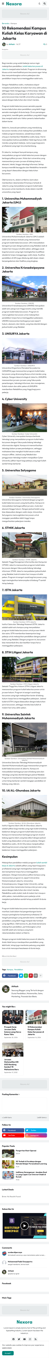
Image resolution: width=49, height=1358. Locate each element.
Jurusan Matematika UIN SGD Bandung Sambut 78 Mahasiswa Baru (11, 1064)
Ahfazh (14, 986)
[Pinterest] (31, 975)
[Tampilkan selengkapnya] (40, 975)
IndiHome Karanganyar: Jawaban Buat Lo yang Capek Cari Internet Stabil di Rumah (31, 1174)
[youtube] (24, 1339)
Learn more (7, 1348)
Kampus (14, 23)
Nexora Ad (24, 13)
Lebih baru (7, 1117)
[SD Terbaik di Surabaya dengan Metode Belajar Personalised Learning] (8, 1164)
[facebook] (13, 1339)
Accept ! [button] (8, 1353)
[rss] (35, 1339)
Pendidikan (18, 969)
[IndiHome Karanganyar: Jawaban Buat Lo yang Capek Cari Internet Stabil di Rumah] (8, 1175)
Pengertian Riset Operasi (26, 1150)
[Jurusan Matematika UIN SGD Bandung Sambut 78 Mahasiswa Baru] (12, 1050)
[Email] (36, 975)
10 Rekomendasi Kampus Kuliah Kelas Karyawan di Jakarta (36, 1031)
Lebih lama (41, 1117)
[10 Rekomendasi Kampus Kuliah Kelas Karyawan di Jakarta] (36, 1017)
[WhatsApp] (26, 975)
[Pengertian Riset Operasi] (8, 1153)
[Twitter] (21, 975)
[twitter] (19, 1339)
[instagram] (30, 1339)
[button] (3, 4)
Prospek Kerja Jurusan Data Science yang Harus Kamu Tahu (12, 1031)
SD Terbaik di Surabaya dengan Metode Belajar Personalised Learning (31, 1162)
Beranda (5, 23)
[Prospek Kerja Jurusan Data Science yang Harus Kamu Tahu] (12, 1017)
